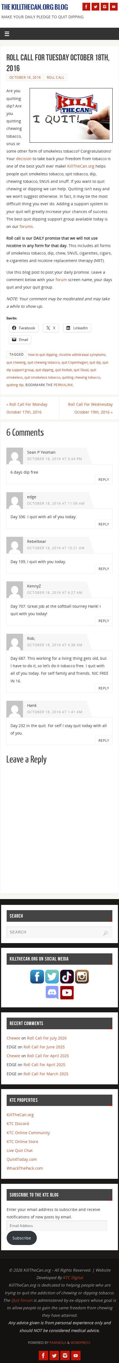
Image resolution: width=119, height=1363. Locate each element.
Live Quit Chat (20, 1150)
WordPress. (81, 1342)
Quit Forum (21, 1300)
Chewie (13, 1038)
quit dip (95, 362)
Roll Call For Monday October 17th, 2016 (26, 408)
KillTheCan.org (80, 166)
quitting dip (15, 385)
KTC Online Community (28, 1132)
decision (24, 158)
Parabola (58, 1342)
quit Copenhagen (74, 362)
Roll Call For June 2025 (44, 1046)
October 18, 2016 (25, 77)
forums (26, 226)
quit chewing (16, 362)
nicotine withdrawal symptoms (82, 354)
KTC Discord (18, 1123)
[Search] (105, 933)
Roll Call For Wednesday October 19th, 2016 (90, 408)
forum (61, 279)
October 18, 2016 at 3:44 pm (54, 458)
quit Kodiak (63, 370)
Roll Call (55, 77)
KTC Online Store (22, 1141)
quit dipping (44, 370)
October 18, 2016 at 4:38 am (54, 645)
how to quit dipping (42, 354)
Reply (104, 480)
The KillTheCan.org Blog (34, 7)
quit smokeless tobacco (42, 377)
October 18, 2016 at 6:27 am (54, 592)
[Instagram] (104, 7)
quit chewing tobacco (43, 362)
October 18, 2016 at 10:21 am (56, 548)
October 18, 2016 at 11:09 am (56, 503)
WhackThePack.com (25, 1168)
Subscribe (21, 1238)
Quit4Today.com (22, 1159)
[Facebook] (86, 7)
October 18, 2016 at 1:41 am (54, 712)
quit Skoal (81, 370)
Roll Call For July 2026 (47, 1038)
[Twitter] (95, 7)
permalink (63, 385)
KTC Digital (73, 1277)
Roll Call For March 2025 (46, 1073)
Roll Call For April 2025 (48, 1055)
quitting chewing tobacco (81, 377)
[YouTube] (114, 7)
